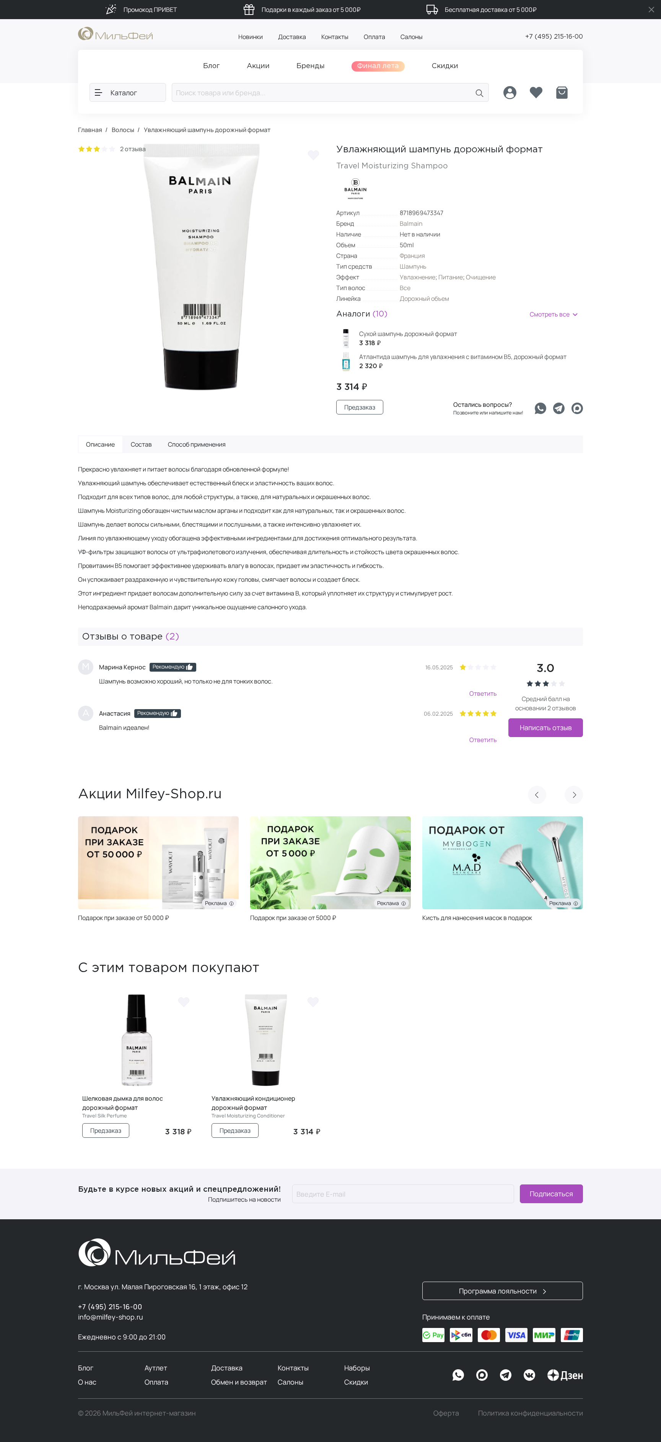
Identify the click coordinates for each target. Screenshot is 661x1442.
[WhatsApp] (458, 1375)
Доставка (292, 37)
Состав (141, 444)
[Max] (482, 1375)
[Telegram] (559, 408)
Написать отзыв (546, 727)
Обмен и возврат (239, 1382)
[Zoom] (311, 377)
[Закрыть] (651, 9)
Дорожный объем (424, 298)
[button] (537, 795)
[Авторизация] (509, 92)
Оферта (446, 1413)
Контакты (334, 37)
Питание (450, 277)
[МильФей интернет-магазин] (115, 33)
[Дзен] (565, 1375)
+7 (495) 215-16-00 (554, 37)
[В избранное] (313, 155)
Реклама (225, 903)
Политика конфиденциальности (530, 1413)
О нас (87, 1382)
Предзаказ (359, 407)
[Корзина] (561, 92)
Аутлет (156, 1367)
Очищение (481, 277)
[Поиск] (480, 92)
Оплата (374, 37)
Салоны (412, 37)
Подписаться (551, 1194)
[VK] (529, 1375)
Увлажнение (417, 277)
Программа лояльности (498, 1290)
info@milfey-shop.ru (110, 1316)
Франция (412, 255)
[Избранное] (535, 92)
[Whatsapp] (540, 408)
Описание (100, 444)
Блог (85, 1367)
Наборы (357, 1367)
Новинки (250, 37)
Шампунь (413, 266)
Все (405, 288)
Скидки (356, 1382)
